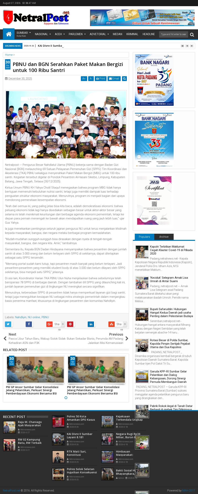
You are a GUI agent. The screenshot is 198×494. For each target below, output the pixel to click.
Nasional (41, 34)
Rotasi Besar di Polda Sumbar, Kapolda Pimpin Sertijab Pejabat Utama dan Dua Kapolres (170, 343)
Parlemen (76, 34)
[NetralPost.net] (9, 33)
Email (115, 78)
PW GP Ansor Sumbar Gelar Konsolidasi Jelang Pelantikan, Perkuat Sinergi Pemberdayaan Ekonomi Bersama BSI (32, 390)
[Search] (192, 34)
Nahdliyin (20, 317)
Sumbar (22, 34)
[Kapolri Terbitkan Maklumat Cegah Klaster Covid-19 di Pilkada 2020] (142, 252)
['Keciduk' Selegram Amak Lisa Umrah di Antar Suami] (142, 283)
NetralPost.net (11, 490)
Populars (144, 236)
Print (102, 78)
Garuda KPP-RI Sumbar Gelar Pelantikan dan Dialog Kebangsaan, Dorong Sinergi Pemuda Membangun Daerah (168, 377)
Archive (163, 236)
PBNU (45, 317)
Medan (117, 34)
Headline (149, 34)
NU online (34, 317)
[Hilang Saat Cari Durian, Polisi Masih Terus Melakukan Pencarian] (142, 470)
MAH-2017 (188, 490)
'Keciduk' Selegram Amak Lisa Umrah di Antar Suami (169, 279)
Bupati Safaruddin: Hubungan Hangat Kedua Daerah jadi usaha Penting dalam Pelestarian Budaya (171, 312)
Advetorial (98, 34)
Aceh (58, 34)
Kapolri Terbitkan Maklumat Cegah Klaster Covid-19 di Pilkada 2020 (171, 250)
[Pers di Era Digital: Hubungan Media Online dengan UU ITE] (142, 442)
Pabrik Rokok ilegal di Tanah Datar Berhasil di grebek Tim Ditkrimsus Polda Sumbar (171, 409)
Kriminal (132, 34)
